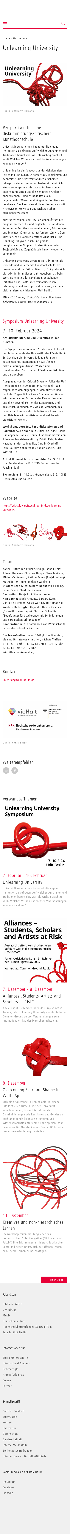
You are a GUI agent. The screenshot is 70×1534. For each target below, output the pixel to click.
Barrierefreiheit (12, 1439)
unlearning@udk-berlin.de (18, 680)
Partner (7, 1386)
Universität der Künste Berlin (17, 7)
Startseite (19, 38)
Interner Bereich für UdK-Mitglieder (25, 1456)
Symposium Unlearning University (33, 321)
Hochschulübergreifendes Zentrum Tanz (27, 1326)
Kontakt (7, 1422)
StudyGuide (56, 1279)
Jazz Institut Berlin (15, 1332)
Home (6, 38)
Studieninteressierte (15, 1358)
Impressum (10, 1428)
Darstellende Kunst (15, 1321)
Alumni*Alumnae (13, 1374)
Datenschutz (10, 1433)
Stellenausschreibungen (17, 1450)
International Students (17, 1363)
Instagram (9, 1481)
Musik (6, 1315)
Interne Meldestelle (15, 1445)
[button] (63, 23)
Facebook (9, 1487)
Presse (7, 1380)
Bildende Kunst (12, 1304)
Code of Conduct (13, 1411)
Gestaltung (9, 1310)
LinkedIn (8, 1493)
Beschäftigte (10, 1369)
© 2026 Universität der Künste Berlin (22, 1508)
